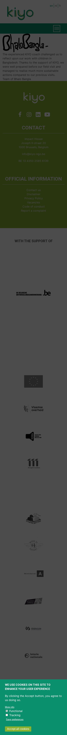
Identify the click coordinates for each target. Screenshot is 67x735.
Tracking (14, 715)
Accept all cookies (18, 728)
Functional (16, 711)
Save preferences (15, 719)
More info (9, 707)
